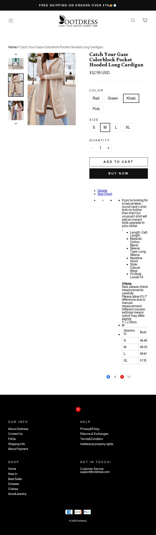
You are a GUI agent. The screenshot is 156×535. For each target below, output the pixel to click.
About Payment (18, 449)
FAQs (12, 439)
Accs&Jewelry (17, 494)
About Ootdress (18, 429)
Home (12, 47)
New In (12, 474)
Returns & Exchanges (94, 433)
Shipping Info (16, 444)
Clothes (13, 489)
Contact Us (15, 433)
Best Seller (15, 479)
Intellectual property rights (96, 444)
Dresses (13, 484)
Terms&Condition (91, 439)
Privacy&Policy (90, 429)
